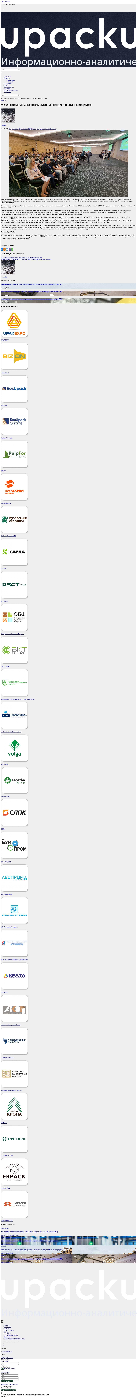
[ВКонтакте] (2, 249)
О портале (7, 77)
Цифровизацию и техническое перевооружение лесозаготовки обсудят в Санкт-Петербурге (31, 284)
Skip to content (5, 1)
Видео (6, 85)
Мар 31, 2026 (5, 1244)
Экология (7, 88)
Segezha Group (13, 129)
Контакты (7, 92)
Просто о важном (6, 1237)
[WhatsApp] (12, 249)
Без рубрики (5, 1228)
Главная (7, 1325)
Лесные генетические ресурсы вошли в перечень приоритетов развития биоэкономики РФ (31, 291)
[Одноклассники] (4, 249)
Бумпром (36, 129)
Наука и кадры (9, 87)
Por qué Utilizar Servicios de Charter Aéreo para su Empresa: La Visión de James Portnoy (29, 1232)
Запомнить (6, 1367)
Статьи (10, 82)
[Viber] (10, 249)
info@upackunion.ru (7, 1358)
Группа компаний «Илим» (48, 129)
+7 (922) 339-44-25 (6, 1351)
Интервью (11, 80)
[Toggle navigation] (1, 72)
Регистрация (5, 1361)
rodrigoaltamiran (13, 1235)
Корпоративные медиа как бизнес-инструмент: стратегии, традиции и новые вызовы (29, 1241)
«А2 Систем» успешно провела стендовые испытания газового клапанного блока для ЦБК (31, 299)
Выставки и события (11, 90)
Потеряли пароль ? (10, 1368)
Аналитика (8, 83)
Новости (7, 78)
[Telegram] (7, 249)
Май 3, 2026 (4, 1235)
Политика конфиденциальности (14, 1338)
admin (4, 125)
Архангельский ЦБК (25, 129)
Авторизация (5, 1372)
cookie (18, 1394)
